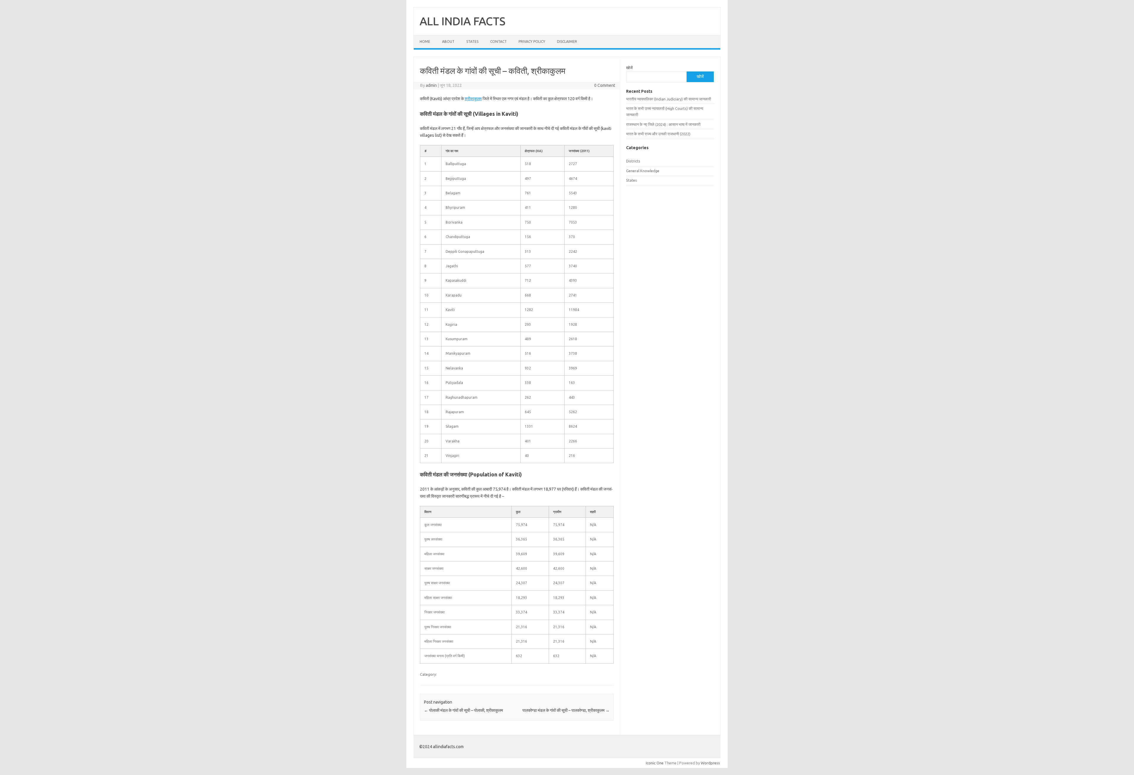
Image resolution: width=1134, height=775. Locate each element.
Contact (498, 41)
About (448, 41)
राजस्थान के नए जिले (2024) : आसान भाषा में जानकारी (663, 124)
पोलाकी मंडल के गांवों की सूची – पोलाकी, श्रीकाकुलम (463, 710)
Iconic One (655, 763)
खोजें (629, 68)
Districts (633, 161)
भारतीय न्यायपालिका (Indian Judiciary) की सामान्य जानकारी (668, 99)
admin (431, 85)
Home (425, 41)
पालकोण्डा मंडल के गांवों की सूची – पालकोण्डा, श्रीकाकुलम (566, 710)
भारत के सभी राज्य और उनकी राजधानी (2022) (658, 134)
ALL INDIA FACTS (462, 21)
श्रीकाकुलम (473, 98)
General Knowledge (642, 171)
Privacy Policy (532, 41)
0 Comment (604, 85)
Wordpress (710, 763)
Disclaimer (567, 41)
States (472, 41)
